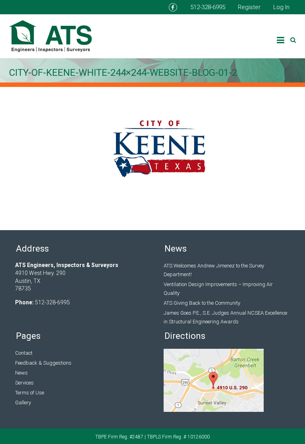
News (21, 373)
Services (24, 383)
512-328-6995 (207, 7)
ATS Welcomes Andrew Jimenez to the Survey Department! (214, 270)
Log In (281, 7)
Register (249, 7)
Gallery (23, 403)
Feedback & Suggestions (43, 363)
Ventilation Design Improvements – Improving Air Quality (218, 288)
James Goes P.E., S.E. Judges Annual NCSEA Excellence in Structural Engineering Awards (225, 317)
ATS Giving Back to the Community (202, 303)
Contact (24, 353)
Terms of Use (29, 393)
